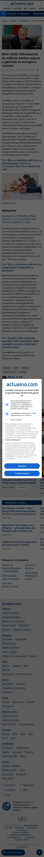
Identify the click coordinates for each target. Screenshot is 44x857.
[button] (22, 420)
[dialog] (22, 428)
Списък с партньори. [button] (12, 440)
